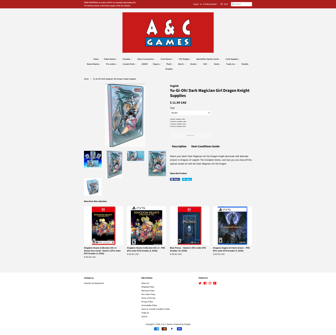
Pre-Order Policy (148, 294)
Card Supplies (232, 59)
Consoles (127, 59)
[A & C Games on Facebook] (204, 284)
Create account (210, 4)
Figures (156, 64)
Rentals (245, 64)
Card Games (166, 59)
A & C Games (167, 324)
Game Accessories (145, 59)
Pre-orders (111, 64)
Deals (217, 64)
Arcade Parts (129, 64)
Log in (196, 4)
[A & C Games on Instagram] (209, 284)
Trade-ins (230, 64)
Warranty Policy (147, 291)
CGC (205, 64)
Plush (169, 64)
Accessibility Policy (149, 305)
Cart (226, 4)
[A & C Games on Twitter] (200, 284)
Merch (181, 64)
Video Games (110, 59)
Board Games (93, 64)
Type (172, 108)
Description (179, 146)
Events (193, 64)
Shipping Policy (147, 287)
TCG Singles (184, 59)
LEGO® (144, 64)
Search (144, 316)
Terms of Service (148, 298)
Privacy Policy (147, 302)
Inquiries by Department (94, 283)
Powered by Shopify (182, 324)
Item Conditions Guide (205, 146)
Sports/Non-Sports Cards (207, 59)
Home (96, 59)
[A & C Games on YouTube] (214, 284)
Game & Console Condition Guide (155, 309)
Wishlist (169, 69)
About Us (145, 283)
